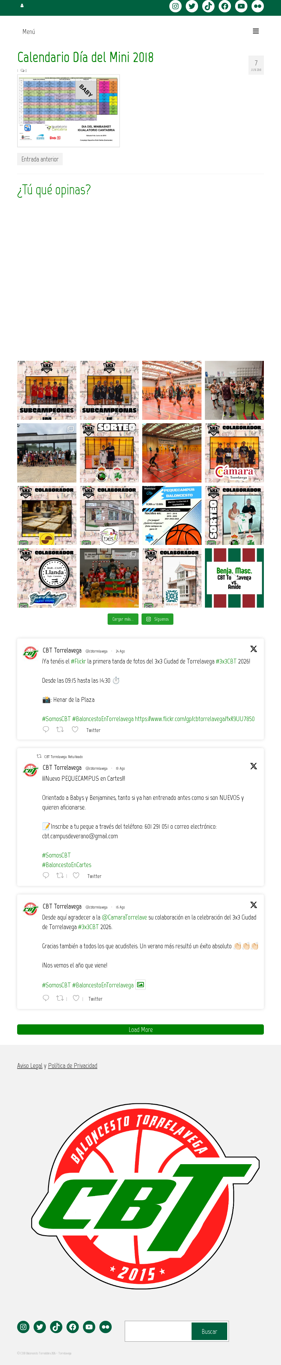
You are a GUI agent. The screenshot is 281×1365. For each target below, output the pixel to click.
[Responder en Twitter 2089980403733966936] (47, 875)
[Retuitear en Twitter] (39, 756)
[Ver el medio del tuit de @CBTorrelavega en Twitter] (140, 984)
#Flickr (78, 661)
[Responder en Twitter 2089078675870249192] (47, 998)
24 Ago (120, 651)
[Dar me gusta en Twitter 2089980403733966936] (78, 875)
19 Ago (120, 768)
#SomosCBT (56, 719)
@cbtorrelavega (97, 651)
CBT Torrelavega (62, 650)
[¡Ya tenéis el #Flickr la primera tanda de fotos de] (171, 390)
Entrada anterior (40, 159)
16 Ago (120, 907)
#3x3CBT (226, 661)
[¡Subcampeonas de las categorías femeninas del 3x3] (109, 390)
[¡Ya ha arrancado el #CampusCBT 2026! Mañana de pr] (171, 453)
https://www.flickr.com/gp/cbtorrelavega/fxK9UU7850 (195, 719)
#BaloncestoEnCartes (66, 865)
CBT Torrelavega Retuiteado (63, 756)
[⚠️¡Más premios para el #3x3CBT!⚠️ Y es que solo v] (109, 515)
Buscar (209, 1331)
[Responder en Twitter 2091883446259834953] (47, 729)
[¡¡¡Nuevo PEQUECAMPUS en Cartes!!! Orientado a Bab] (171, 515)
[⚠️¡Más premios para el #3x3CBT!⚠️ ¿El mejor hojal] (46, 515)
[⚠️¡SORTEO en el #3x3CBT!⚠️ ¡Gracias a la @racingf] (234, 515)
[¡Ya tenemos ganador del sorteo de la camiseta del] (109, 453)
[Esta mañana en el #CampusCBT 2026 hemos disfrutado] (46, 453)
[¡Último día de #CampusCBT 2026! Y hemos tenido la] (234, 390)
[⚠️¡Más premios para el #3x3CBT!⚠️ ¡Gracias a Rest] (46, 578)
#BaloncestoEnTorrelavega (103, 719)
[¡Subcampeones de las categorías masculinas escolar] (46, 390)
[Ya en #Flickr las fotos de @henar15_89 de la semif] (109, 578)
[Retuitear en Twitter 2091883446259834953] (62, 729)
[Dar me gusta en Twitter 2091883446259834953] (77, 729)
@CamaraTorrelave (124, 917)
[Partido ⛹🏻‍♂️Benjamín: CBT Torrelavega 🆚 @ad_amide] (234, 578)
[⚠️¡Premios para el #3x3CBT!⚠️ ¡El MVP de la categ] (171, 578)
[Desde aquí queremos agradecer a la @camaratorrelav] (234, 453)
